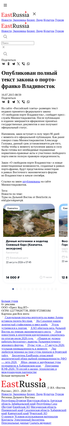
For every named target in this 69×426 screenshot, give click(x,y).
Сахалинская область (37, 410)
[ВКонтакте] (3, 64)
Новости (6, 19)
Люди (39, 19)
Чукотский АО (38, 413)
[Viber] (23, 64)
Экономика (19, 19)
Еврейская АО (21, 406)
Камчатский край (18, 413)
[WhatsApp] (28, 64)
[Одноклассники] (8, 64)
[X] (18, 64)
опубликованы (31, 181)
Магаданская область (43, 406)
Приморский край (12, 410)
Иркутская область (38, 400)
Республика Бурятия (13, 400)
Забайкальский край (23, 403)
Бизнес (31, 19)
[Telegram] (13, 64)
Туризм (59, 19)
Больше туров (9, 301)
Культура (49, 19)
